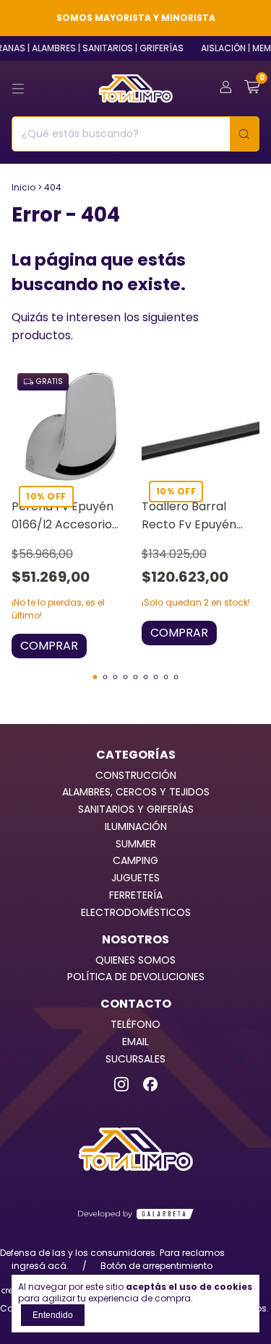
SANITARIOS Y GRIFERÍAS (136, 809)
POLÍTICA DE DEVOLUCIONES (136, 976)
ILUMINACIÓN (136, 826)
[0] (251, 88)
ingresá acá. (40, 1266)
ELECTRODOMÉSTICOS (136, 912)
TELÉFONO (135, 1024)
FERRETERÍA (136, 895)
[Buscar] (244, 134)
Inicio (23, 187)
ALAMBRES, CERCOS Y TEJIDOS (136, 792)
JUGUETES (135, 877)
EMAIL (135, 1041)
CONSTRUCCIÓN (135, 775)
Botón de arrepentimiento (156, 1266)
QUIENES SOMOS (135, 960)
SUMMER (136, 844)
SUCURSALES (135, 1059)
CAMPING (135, 860)
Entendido (53, 1315)
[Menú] (18, 88)
